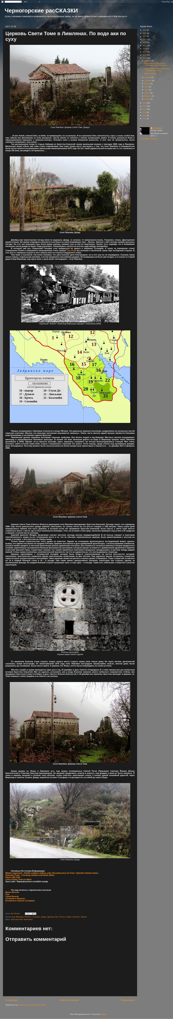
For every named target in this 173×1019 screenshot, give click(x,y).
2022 (145, 42)
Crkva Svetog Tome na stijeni (18, 879)
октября (148, 77)
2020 (145, 49)
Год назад (71, 251)
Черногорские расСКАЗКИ (41, 10)
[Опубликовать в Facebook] (33, 914)
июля (147, 87)
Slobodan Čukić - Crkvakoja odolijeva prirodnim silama (29, 875)
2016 (145, 103)
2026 (145, 30)
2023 (145, 39)
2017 (145, 58)
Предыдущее (128, 1000)
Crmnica (62, 917)
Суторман (36, 917)
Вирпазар (20, 917)
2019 (145, 52)
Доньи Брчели (12, 892)
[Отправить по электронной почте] (26, 914)
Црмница (50, 917)
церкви (43, 917)
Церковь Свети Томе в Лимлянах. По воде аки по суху (157, 69)
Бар (13, 917)
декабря (148, 61)
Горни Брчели (12, 896)
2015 (145, 106)
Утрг (7, 894)
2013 (145, 112)
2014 (145, 109)
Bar (56, 917)
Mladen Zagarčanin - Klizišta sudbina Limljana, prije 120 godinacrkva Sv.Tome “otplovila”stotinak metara (51, 873)
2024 (145, 36)
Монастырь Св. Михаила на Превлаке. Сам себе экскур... (156, 64)
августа (148, 84)
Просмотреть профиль (149, 139)
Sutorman (76, 917)
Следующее (11, 1000)
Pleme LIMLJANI (12, 877)
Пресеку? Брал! (150, 73)
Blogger (103, 1014)
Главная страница (69, 1000)
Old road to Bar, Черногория (22, 919)
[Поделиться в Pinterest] (35, 914)
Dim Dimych (158, 128)
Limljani (68, 917)
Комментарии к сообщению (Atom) (32, 1005)
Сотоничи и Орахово (15, 899)
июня (147, 90)
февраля (148, 96)
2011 (145, 118)
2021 (145, 46)
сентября (148, 80)
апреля (148, 93)
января (148, 99)
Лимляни (27, 917)
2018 (145, 55)
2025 (145, 33)
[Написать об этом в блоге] (28, 914)
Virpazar (84, 917)
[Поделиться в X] (30, 914)
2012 (145, 115)
